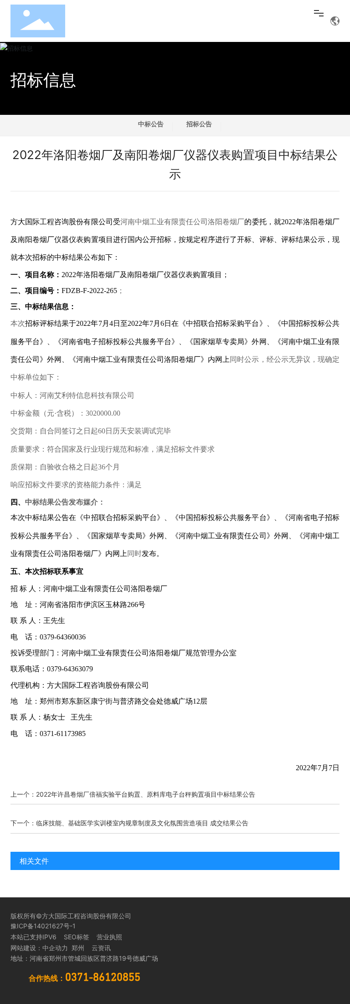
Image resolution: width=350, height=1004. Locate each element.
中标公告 (151, 124)
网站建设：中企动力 (39, 948)
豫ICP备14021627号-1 (43, 926)
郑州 (77, 948)
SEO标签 (76, 937)
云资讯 (101, 948)
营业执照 (109, 937)
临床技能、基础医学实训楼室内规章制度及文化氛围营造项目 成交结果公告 (142, 823)
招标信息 (43, 80)
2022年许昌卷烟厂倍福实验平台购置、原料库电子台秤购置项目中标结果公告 (145, 794)
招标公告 (199, 124)
